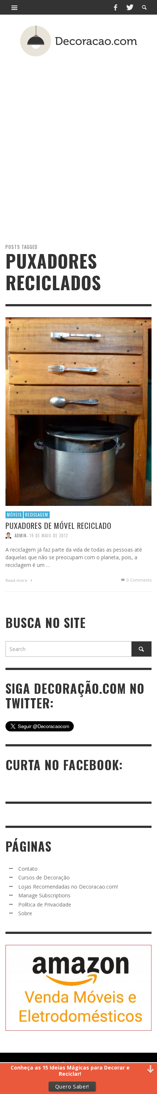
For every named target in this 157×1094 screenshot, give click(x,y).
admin (21, 535)
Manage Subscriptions (44, 895)
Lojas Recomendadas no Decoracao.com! (68, 886)
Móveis (14, 515)
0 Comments (139, 579)
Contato (28, 868)
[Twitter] (129, 7)
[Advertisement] (78, 136)
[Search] (14, 7)
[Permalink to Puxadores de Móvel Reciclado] (78, 410)
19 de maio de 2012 (49, 535)
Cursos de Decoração (44, 877)
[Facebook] (115, 7)
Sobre (25, 913)
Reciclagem (36, 515)
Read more (16, 580)
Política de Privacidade (44, 904)
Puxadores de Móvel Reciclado (58, 525)
